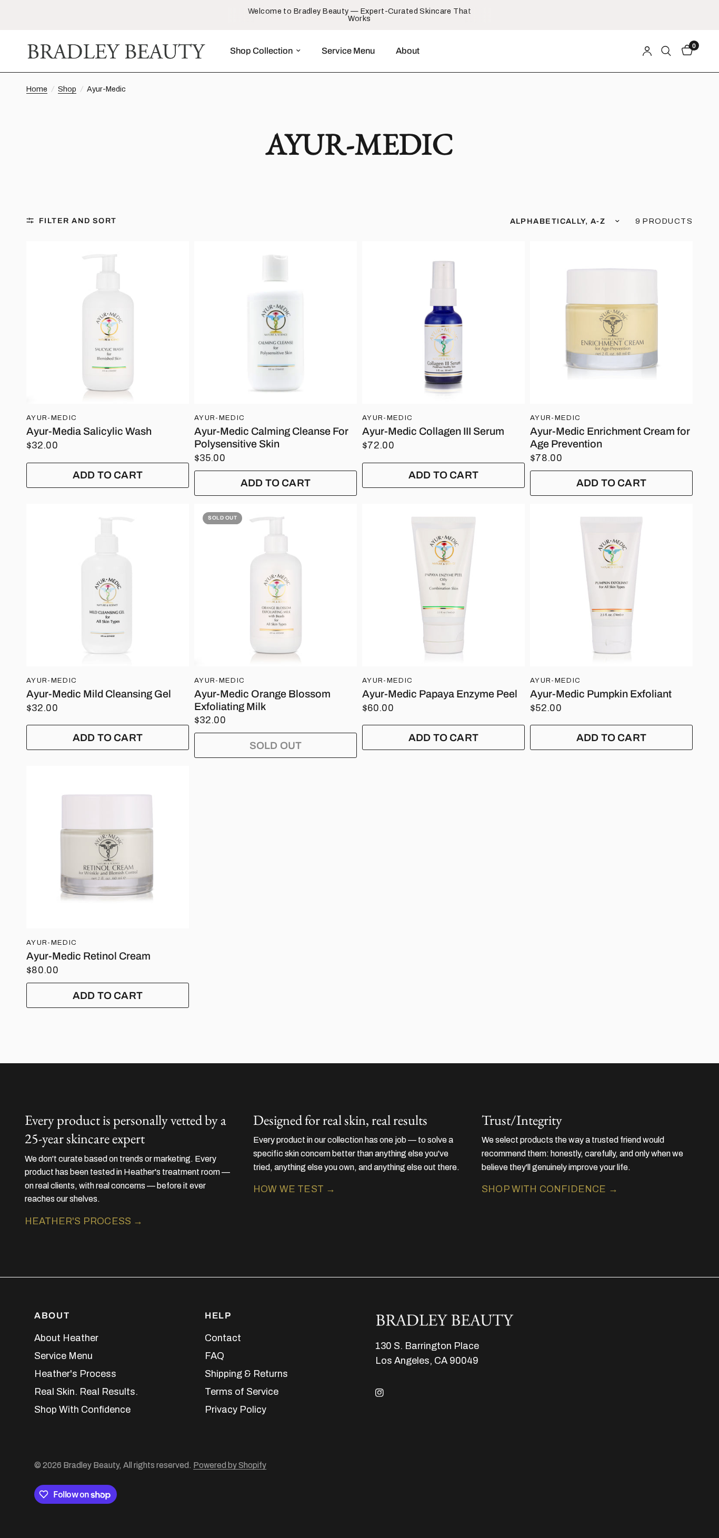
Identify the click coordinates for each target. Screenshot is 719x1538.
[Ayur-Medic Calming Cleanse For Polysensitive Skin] (275, 322)
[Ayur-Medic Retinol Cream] (107, 847)
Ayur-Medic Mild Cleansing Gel (98, 694)
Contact (223, 1338)
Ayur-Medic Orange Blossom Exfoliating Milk (262, 700)
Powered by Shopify (229, 1465)
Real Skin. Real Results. (86, 1391)
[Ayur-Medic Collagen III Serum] (443, 322)
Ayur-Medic (51, 418)
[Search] (666, 51)
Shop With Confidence (82, 1409)
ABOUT (51, 1316)
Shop (67, 89)
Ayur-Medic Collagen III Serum (433, 431)
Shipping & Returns (246, 1374)
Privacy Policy (235, 1409)
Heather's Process (75, 1374)
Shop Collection (261, 50)
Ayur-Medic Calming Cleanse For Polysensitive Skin (271, 438)
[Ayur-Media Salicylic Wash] (107, 322)
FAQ (214, 1356)
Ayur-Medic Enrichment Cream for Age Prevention (610, 438)
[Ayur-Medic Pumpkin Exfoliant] (611, 585)
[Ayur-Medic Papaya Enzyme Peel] (443, 585)
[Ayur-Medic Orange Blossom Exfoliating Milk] (275, 585)
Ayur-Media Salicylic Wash (89, 431)
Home (36, 89)
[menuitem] (265, 50)
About (408, 50)
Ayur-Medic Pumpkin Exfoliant (601, 694)
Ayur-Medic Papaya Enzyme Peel (439, 694)
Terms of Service (241, 1391)
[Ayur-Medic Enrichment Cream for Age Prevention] (611, 322)
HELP (218, 1316)
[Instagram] (386, 1392)
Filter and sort (78, 220)
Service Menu (348, 50)
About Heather (66, 1338)
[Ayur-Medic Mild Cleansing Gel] (107, 585)
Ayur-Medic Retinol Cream (88, 956)
